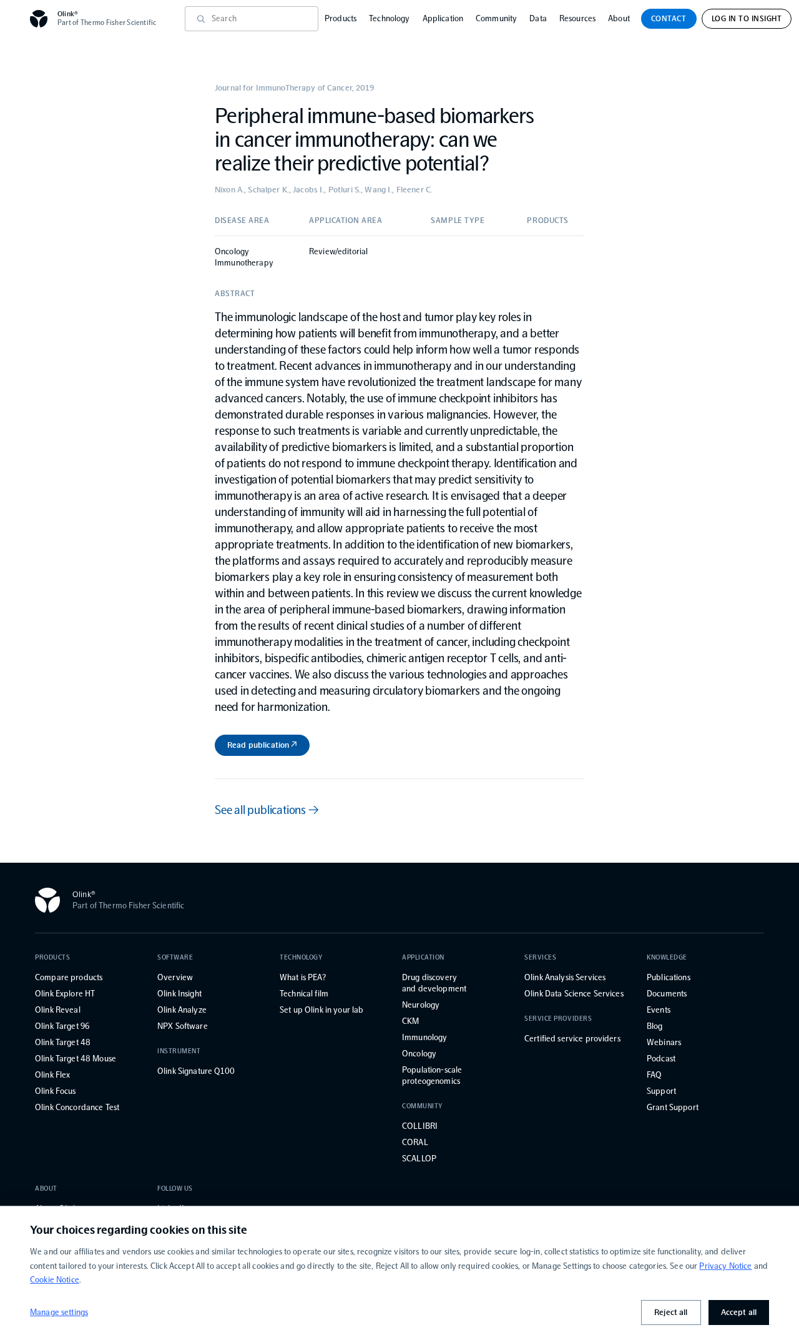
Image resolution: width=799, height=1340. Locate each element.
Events (658, 1010)
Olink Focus (55, 1091)
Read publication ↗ (262, 745)
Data (538, 18)
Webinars (664, 1042)
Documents (667, 993)
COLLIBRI (420, 1126)
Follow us (175, 1188)
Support (661, 1091)
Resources (577, 18)
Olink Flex (52, 1075)
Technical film (304, 993)
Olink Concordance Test (77, 1107)
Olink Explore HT (65, 993)
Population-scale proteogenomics (432, 1075)
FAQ (654, 1075)
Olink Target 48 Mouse (75, 1058)
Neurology (420, 1005)
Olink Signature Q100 (196, 1071)
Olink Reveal (58, 1010)
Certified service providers (572, 1038)
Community (496, 18)
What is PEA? (303, 977)
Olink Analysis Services (564, 977)
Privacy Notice (725, 1266)
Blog (655, 1026)
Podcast (661, 1058)
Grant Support (673, 1107)
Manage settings (59, 1312)
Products (340, 18)
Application (443, 18)
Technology (389, 18)
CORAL (415, 1142)
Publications (668, 977)
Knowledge (667, 957)
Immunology (424, 1037)
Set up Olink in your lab (321, 1010)
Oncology (419, 1053)
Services (540, 957)
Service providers (558, 1019)
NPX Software (182, 1026)
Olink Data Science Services (574, 993)
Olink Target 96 (62, 1026)
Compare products (68, 977)
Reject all (670, 1312)
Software (175, 957)
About (619, 18)
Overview (175, 977)
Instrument (179, 1051)
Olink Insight (179, 993)
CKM (410, 1021)
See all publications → (267, 809)
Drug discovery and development (434, 983)
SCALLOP (419, 1158)
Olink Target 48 (63, 1042)
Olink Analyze (182, 1010)
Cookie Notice (54, 1279)
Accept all (739, 1312)
